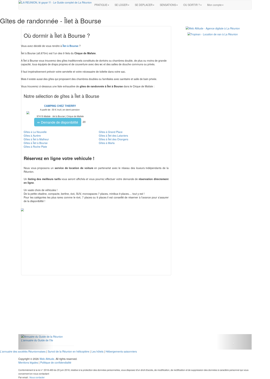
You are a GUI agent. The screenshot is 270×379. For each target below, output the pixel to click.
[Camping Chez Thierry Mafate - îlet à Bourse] (59, 112)
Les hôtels (97, 351)
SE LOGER (121, 5)
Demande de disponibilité (59, 122)
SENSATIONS (168, 5)
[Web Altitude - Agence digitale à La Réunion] (213, 28)
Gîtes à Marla (107, 143)
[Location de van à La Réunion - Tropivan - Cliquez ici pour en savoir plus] (213, 34)
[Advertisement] (96, 308)
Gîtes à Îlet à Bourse (36, 143)
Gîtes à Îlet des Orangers (113, 139)
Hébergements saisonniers (121, 351)
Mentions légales (28, 362)
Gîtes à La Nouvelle (35, 132)
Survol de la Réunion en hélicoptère (68, 351)
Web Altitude (46, 359)
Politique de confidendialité (55, 362)
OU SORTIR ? (191, 5)
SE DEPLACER (143, 5)
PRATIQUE (100, 5)
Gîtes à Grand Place (111, 132)
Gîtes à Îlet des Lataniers (113, 135)
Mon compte (214, 5)
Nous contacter (37, 377)
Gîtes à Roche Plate (35, 146)
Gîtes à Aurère (32, 135)
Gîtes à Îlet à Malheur (36, 139)
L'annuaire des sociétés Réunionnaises (23, 351)
